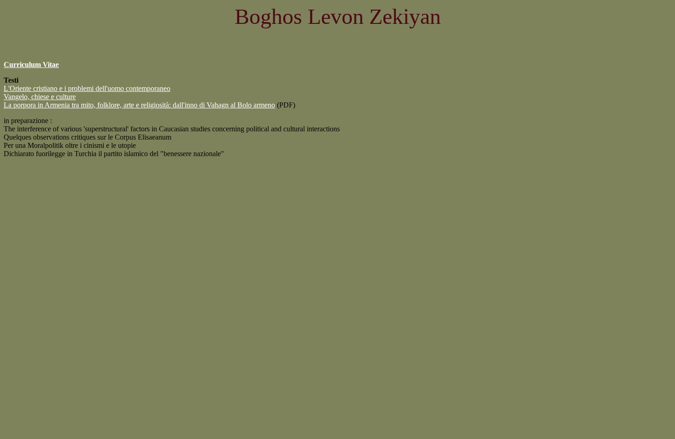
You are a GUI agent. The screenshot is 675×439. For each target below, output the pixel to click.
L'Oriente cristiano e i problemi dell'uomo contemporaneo (87, 88)
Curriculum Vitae (31, 64)
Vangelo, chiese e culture (40, 97)
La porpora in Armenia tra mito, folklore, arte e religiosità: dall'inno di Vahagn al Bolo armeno (139, 105)
